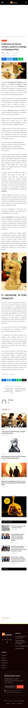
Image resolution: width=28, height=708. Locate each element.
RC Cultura (8, 53)
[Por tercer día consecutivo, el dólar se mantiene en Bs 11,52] (6, 528)
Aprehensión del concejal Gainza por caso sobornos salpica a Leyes (20, 390)
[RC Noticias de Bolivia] (14, 2)
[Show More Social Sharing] (25, 59)
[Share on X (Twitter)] (9, 59)
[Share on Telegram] (15, 59)
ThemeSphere (21, 701)
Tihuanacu (12, 374)
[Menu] (2, 2)
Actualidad (4, 40)
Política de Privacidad (14, 692)
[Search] (26, 2)
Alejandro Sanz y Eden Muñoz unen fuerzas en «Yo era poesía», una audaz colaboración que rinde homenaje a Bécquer (13, 482)
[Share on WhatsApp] (20, 59)
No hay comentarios (6, 55)
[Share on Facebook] (4, 59)
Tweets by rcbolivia (6, 618)
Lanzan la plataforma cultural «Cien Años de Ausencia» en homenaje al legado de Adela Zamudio (13, 457)
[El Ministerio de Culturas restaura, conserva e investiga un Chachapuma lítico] (14, 70)
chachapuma (5, 374)
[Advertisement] (14, 20)
